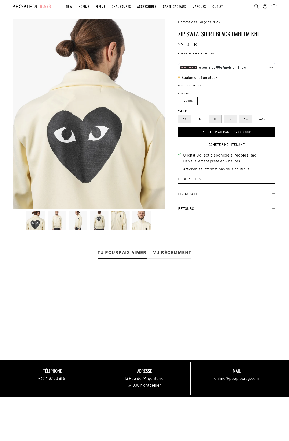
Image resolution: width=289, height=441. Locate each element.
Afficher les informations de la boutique (216, 168)
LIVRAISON (187, 193)
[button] (256, 6)
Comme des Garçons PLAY (199, 21)
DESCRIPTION (189, 178)
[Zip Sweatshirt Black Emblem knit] (35, 220)
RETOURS (186, 208)
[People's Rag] (32, 6)
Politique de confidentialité (160, 401)
